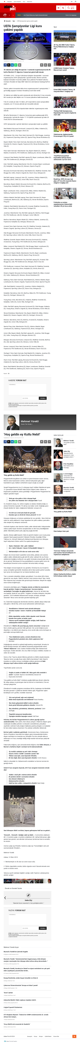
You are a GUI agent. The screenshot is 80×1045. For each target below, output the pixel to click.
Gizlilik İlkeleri (48, 1036)
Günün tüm (71, 15)
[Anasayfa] (4, 1)
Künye (35, 1036)
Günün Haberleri (17, 1)
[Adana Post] (11, 7)
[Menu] (58, 7)
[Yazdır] (19, 65)
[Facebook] (5, 65)
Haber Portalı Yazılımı (11, 1041)
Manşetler (9, 1)
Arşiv (24, 1)
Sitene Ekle (29, 1)
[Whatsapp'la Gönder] (15, 65)
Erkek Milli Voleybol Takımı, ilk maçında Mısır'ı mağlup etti (39, 15)
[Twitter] (8, 65)
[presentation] (9, 15)
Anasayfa (8, 21)
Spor (14, 21)
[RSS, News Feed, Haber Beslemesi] (74, 1036)
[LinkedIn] (12, 65)
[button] (41, 65)
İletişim (41, 1036)
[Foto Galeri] (75, 1)
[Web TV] (72, 1)
